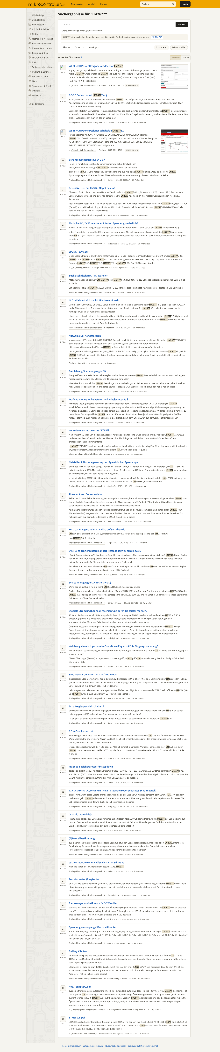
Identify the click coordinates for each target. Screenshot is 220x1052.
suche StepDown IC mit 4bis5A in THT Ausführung (96, 863)
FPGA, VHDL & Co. (40, 57)
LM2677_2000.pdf (78, 252)
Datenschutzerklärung (93, 1045)
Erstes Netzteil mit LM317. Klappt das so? (92, 188)
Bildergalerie (38, 104)
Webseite (36, 95)
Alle (66, 47)
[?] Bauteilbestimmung (82, 838)
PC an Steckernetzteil (81, 731)
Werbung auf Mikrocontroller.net (143, 1045)
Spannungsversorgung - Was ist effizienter (92, 927)
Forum (103, 4)
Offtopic (36, 90)
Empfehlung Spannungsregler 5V (87, 371)
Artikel (91, 4)
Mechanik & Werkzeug (42, 39)
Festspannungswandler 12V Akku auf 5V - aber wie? (97, 530)
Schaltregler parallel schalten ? (86, 706)
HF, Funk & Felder (40, 29)
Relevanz (176, 57)
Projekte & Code (40, 76)
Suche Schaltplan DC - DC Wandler (88, 276)
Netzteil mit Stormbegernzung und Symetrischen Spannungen (104, 462)
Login (185, 4)
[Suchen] (173, 4)
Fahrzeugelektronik (41, 43)
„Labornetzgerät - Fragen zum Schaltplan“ (88, 1009)
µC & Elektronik (39, 20)
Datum (186, 57)
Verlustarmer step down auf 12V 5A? (89, 430)
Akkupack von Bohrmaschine (85, 494)
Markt (35, 81)
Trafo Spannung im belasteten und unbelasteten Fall (98, 399)
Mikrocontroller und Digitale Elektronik (85, 292)
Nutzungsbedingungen (115, 1045)
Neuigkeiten (77, 4)
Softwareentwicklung (42, 67)
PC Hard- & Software (41, 72)
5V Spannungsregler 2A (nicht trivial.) (90, 583)
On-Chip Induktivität (80, 815)
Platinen (36, 34)
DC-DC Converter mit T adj (88, 95)
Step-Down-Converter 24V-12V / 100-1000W (93, 675)
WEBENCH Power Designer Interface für (96, 66)
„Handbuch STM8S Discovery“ (84, 1033)
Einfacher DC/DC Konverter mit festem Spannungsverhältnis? (103, 223)
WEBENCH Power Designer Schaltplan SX (96, 131)
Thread (79, 47)
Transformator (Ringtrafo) (84, 879)
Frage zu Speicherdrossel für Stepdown (91, 767)
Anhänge (94, 47)
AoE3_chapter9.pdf (80, 987)
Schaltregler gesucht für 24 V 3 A (87, 160)
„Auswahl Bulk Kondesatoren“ (83, 85)
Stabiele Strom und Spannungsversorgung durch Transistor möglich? (108, 611)
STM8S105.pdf (77, 1018)
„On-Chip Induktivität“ (80, 267)
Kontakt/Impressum (71, 1045)
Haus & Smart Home (42, 48)
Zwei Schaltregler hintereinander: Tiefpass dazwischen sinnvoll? (105, 551)
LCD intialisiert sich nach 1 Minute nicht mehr (94, 300)
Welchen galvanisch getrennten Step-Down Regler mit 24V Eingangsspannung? (113, 646)
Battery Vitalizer (78, 951)
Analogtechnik (39, 24)
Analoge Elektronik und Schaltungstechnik (87, 122)
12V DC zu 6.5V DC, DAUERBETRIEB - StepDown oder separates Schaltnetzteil (112, 791)
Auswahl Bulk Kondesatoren (85, 336)
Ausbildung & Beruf (41, 86)
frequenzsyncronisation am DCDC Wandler (93, 903)
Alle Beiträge (38, 15)
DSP (34, 62)
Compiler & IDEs (40, 53)
